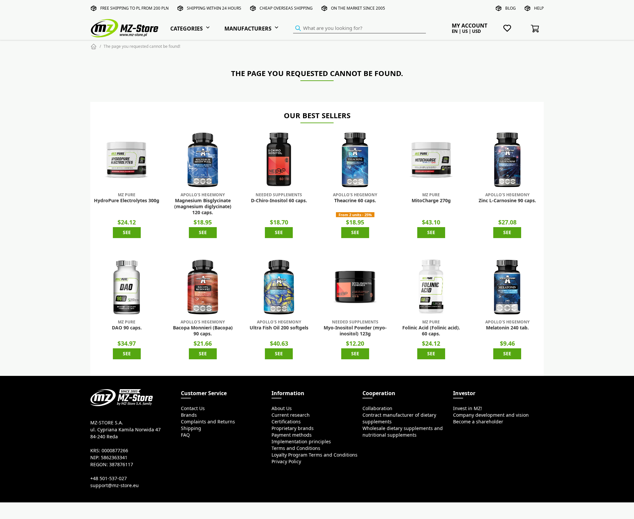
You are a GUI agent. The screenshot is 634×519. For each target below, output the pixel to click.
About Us (282, 408)
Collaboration (377, 408)
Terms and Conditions (296, 448)
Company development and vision (491, 415)
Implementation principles (301, 441)
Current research (291, 415)
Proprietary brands (293, 428)
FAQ (185, 435)
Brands (189, 415)
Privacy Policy (286, 461)
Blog (510, 8)
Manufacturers (248, 28)
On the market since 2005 (358, 8)
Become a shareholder (478, 421)
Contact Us (193, 408)
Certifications (286, 421)
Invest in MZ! (467, 408)
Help (539, 8)
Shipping (191, 428)
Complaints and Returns (208, 421)
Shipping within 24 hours (214, 8)
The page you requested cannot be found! (142, 46)
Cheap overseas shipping (286, 8)
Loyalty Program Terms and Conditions (314, 455)
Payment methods (292, 435)
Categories (186, 28)
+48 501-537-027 (108, 478)
